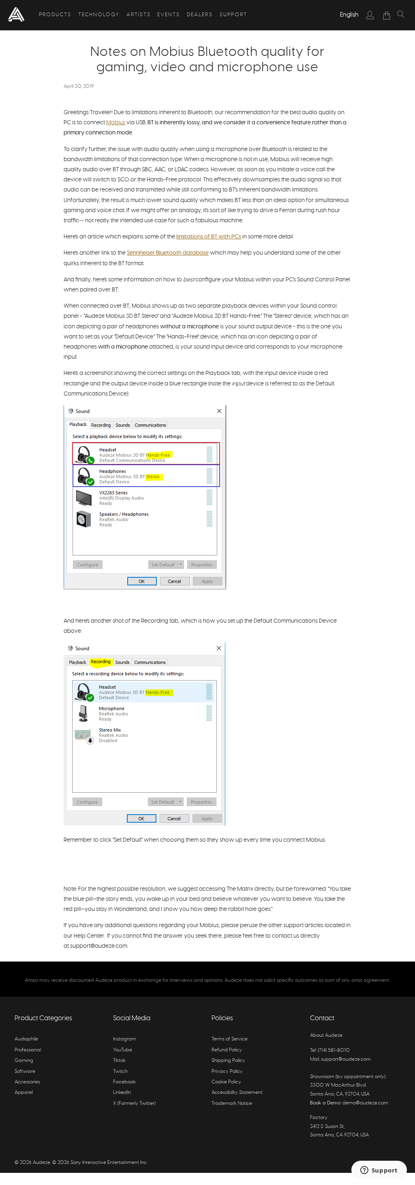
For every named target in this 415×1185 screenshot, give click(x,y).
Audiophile (26, 1038)
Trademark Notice (232, 1103)
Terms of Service (230, 1038)
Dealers (200, 14)
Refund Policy (227, 1049)
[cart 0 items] (386, 15)
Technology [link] (99, 14)
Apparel (24, 1092)
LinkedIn (122, 1092)
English (349, 15)
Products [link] (55, 14)
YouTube (122, 1049)
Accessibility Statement (237, 1092)
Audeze (41, 1162)
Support (233, 14)
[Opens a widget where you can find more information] (379, 1171)
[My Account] (370, 15)
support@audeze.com (346, 1059)
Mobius (115, 123)
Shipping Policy (228, 1060)
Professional (28, 1049)
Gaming (24, 1060)
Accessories (27, 1081)
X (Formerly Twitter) (134, 1103)
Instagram (124, 1038)
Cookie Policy (226, 1081)
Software (25, 1071)
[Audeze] (16, 15)
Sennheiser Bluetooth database (168, 253)
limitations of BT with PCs (208, 237)
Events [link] (168, 14)
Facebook (124, 1081)
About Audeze (326, 1035)
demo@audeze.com (365, 1102)
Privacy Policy (227, 1071)
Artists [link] (138, 14)
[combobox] (349, 15)
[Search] (401, 15)
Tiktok (119, 1060)
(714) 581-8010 (334, 1050)
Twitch (120, 1071)
